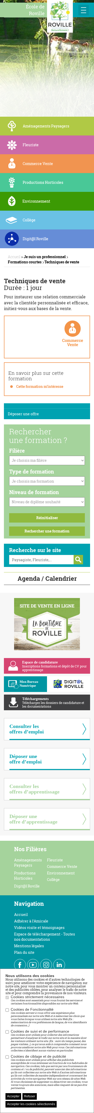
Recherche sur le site (35, 550)
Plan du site (24, 952)
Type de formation (31, 471)
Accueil (21, 914)
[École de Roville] (60, 15)
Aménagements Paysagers (28, 862)
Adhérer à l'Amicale (31, 921)
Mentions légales (29, 945)
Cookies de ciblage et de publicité (49, 1072)
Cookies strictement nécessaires (47, 1000)
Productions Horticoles (25, 876)
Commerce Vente (62, 866)
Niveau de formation (34, 492)
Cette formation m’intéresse (39, 386)
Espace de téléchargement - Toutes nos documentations (44, 937)
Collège (53, 879)
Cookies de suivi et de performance (48, 1040)
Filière (17, 450)
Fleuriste (55, 859)
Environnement (61, 873)
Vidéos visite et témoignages (39, 927)
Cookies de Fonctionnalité (49, 1017)
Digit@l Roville (27, 886)
